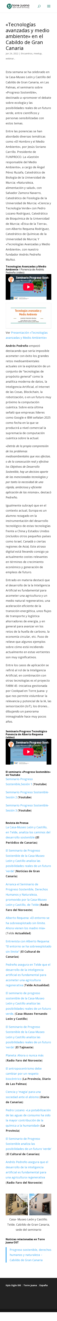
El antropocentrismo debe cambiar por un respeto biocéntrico (24, 1074)
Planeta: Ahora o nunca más (25, 1055)
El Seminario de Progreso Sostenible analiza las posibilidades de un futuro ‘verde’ (28, 1144)
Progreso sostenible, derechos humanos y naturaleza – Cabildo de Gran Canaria (30, 1255)
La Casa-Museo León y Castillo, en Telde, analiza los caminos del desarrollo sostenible (28, 832)
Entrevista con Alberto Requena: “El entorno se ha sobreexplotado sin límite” (28, 946)
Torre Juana (30, 1285)
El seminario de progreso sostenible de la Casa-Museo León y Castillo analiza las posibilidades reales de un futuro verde (28, 1003)
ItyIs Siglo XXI (13, 1285)
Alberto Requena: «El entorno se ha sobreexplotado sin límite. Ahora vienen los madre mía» (27, 923)
